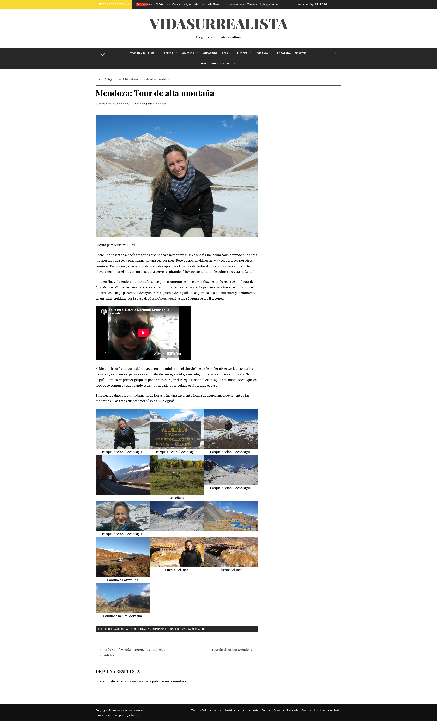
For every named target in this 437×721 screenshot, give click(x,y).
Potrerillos (104, 293)
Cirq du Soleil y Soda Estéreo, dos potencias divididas (132, 652)
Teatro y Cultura (142, 53)
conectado (136, 681)
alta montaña (152, 629)
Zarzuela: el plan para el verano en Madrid (207, 4)
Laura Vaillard (159, 103)
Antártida (210, 53)
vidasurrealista (195, 629)
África (168, 53)
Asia (225, 53)
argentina (167, 629)
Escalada (284, 53)
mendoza (179, 629)
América (188, 53)
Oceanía (262, 53)
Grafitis (301, 53)
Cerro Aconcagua (162, 298)
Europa (242, 53)
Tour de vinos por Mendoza (231, 650)
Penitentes (226, 293)
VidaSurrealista (219, 23)
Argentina (121, 629)
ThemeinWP (111, 715)
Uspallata (186, 293)
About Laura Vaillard (215, 63)
